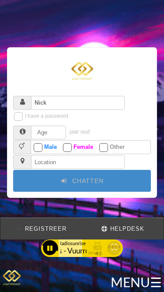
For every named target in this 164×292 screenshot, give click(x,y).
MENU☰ (136, 283)
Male (50, 147)
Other (117, 147)
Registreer (44, 229)
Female (83, 147)
